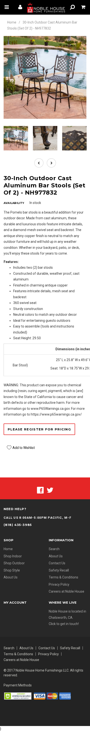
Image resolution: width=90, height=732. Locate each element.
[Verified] (17, 696)
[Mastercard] (52, 696)
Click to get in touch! (64, 624)
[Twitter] (50, 490)
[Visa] (39, 696)
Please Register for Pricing (39, 429)
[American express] (65, 696)
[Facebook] (40, 490)
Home (11, 22)
